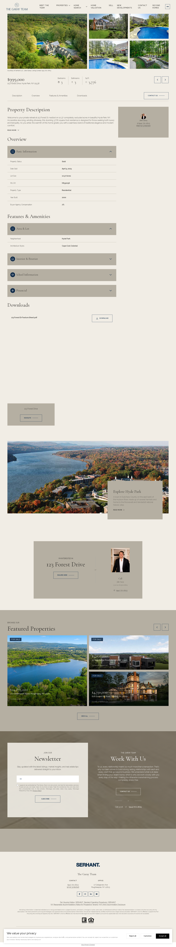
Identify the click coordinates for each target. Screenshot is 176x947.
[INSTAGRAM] (85, 894)
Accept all (162, 936)
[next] (165, 627)
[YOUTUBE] (96, 894)
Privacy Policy (37, 790)
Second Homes (156, 6)
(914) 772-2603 (144, 123)
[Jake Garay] (120, 560)
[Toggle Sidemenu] (167, 6)
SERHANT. (112, 902)
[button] (156, 95)
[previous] (157, 627)
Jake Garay (120, 582)
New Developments (124, 6)
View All (149, 54)
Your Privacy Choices (88, 944)
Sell (111, 5)
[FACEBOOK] (79, 894)
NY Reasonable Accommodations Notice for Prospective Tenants (74, 905)
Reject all (132, 936)
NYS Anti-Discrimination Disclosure (112, 905)
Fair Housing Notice (67, 902)
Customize (147, 936)
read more (117, 510)
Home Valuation (96, 6)
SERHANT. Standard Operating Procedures (91, 902)
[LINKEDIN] (90, 894)
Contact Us (142, 6)
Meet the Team (44, 6)
